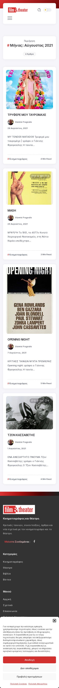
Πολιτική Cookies (18, 684)
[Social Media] (34, 541)
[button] (54, 620)
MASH (12, 210)
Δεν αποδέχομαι (29, 668)
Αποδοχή (29, 659)
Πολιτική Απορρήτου (37, 684)
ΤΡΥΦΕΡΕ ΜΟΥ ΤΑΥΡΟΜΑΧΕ (27, 115)
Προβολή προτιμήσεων (29, 676)
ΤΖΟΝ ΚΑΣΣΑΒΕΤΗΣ (21, 435)
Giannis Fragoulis (23, 122)
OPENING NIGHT (19, 339)
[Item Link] (29, 89)
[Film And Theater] (18, 9)
